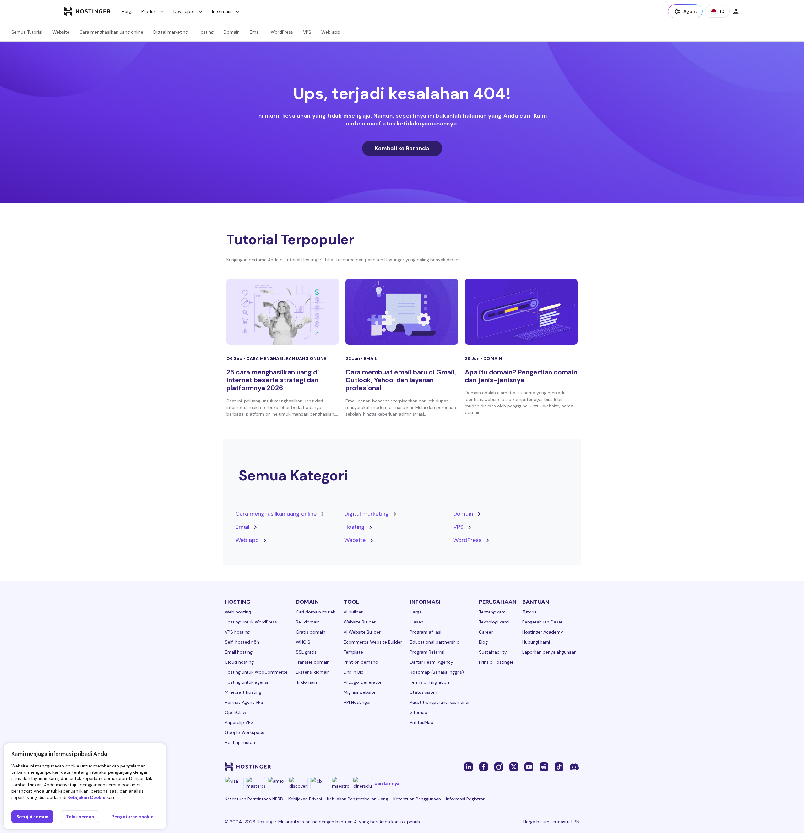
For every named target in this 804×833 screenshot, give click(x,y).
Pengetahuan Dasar (542, 622)
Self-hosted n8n (242, 642)
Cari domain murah (315, 612)
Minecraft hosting (243, 692)
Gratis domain (310, 632)
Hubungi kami (536, 642)
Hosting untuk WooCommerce (256, 672)
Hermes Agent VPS (244, 702)
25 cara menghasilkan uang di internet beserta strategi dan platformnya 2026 (272, 380)
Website (60, 32)
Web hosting (238, 612)
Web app (330, 32)
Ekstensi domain (313, 672)
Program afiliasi (425, 632)
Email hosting (239, 652)
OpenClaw (235, 712)
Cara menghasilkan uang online (111, 32)
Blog (483, 642)
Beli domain (308, 622)
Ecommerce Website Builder (373, 642)
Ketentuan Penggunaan (417, 799)
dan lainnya (386, 783)
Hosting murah (240, 742)
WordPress (282, 32)
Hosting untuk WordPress (251, 622)
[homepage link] (87, 11)
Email (255, 32)
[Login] (736, 11)
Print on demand (361, 662)
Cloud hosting (239, 662)
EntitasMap (421, 722)
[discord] (574, 766)
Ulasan (416, 622)
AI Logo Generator (363, 682)
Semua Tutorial (26, 32)
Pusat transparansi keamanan (440, 702)
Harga (128, 11)
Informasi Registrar (465, 799)
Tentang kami (493, 612)
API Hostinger (357, 702)
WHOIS (303, 642)
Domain (232, 32)
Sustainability (493, 652)
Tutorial (530, 612)
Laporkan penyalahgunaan (549, 652)
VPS (307, 32)
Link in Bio (354, 672)
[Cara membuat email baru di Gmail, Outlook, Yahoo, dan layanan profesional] (401, 312)
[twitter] (514, 766)
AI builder (353, 612)
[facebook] (484, 766)
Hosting (206, 32)
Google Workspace (244, 732)
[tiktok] (559, 766)
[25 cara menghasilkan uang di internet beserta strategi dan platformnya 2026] (282, 312)
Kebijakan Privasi (305, 799)
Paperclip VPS (239, 722)
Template (353, 652)
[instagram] (499, 766)
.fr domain (306, 682)
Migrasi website (360, 692)
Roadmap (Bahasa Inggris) (437, 672)
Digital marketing (170, 32)
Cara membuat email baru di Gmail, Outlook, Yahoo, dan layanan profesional (400, 380)
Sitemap (418, 712)
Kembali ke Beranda (402, 148)
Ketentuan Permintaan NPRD (254, 799)
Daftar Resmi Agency (431, 662)
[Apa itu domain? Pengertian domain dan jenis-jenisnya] (521, 312)
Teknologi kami (494, 622)
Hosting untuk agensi (246, 682)
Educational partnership (434, 642)
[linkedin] (469, 766)
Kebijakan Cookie (87, 797)
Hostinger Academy (542, 632)
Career (486, 632)
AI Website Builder (362, 632)
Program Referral (427, 652)
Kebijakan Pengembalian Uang (357, 799)
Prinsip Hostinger (496, 662)
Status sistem (424, 692)
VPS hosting (237, 632)
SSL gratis (306, 652)
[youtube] (529, 766)
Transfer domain (312, 662)
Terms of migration (429, 682)
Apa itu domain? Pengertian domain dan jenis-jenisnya (521, 376)
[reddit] (544, 766)
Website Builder (360, 622)
